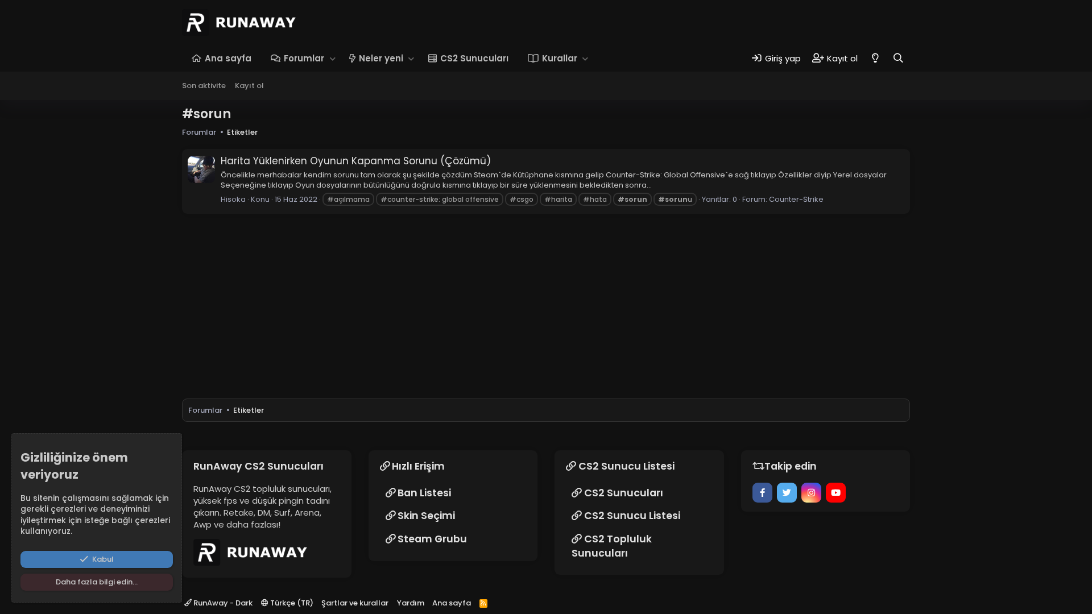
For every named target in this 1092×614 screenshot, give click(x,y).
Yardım (410, 603)
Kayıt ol (249, 85)
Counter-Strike (796, 199)
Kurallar (559, 58)
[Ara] (898, 58)
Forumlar (304, 58)
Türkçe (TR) (290, 603)
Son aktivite (204, 85)
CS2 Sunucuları (474, 58)
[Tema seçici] (875, 58)
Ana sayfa (228, 58)
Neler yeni (381, 58)
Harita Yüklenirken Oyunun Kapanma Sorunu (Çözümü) (356, 161)
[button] (332, 58)
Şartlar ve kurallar (354, 603)
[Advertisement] (1037, 261)
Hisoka (233, 199)
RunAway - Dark (222, 603)
